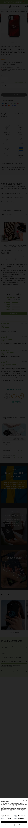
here (5, 812)
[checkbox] (2, 815)
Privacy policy (23, 800)
